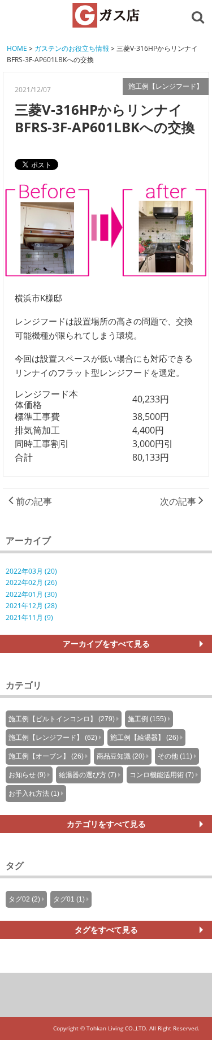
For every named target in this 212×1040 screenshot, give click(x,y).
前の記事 (33, 501)
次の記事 (179, 501)
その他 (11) (175, 756)
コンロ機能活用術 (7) (161, 775)
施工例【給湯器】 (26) (144, 738)
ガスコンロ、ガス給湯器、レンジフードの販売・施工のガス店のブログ (106, 15)
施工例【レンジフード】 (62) (52, 738)
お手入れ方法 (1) (33, 794)
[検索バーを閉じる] (199, 16)
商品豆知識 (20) (121, 756)
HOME (17, 48)
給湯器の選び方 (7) (87, 775)
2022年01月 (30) (31, 594)
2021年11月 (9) (29, 617)
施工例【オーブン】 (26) (46, 756)
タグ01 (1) (69, 899)
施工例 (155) (147, 719)
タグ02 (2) (24, 899)
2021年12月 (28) (31, 605)
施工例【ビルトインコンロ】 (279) (61, 719)
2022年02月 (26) (31, 582)
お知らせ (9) (27, 775)
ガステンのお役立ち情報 (71, 48)
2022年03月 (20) (31, 571)
